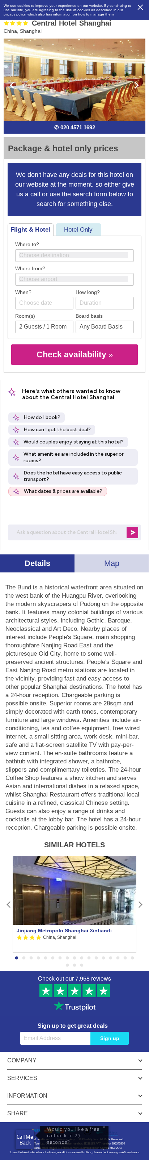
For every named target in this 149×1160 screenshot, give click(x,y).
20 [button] (81, 965)
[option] (74, 904)
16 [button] (125, 958)
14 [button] (110, 958)
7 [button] (60, 958)
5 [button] (45, 958)
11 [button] (89, 958)
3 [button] (31, 958)
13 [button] (103, 958)
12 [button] (96, 958)
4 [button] (38, 958)
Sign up (109, 1038)
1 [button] (16, 958)
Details (37, 563)
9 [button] (74, 958)
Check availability (72, 354)
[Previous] (8, 904)
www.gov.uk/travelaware (124, 1152)
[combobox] (74, 255)
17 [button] (132, 958)
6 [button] (52, 958)
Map (111, 563)
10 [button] (81, 958)
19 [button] (74, 965)
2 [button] (23, 958)
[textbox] (78, 255)
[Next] (140, 904)
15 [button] (118, 958)
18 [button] (67, 965)
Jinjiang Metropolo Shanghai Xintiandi (64, 930)
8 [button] (67, 958)
